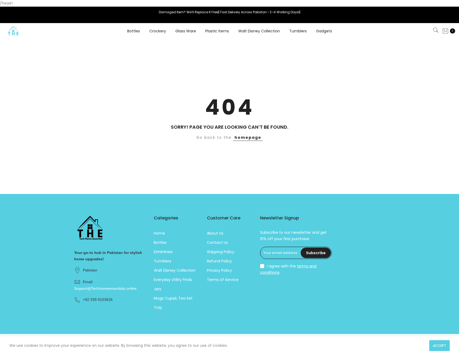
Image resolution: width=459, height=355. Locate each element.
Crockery (157, 31)
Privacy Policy (219, 270)
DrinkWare (163, 251)
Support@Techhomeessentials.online (105, 288)
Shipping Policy (220, 251)
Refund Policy (219, 261)
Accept (439, 345)
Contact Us (217, 242)
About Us (215, 233)
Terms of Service (223, 279)
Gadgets (324, 31)
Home (159, 233)
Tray (158, 307)
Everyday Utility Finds (173, 279)
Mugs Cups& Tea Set (173, 298)
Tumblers (298, 31)
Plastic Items (217, 31)
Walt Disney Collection (259, 31)
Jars (157, 289)
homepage (248, 137)
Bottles (133, 31)
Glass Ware (185, 31)
